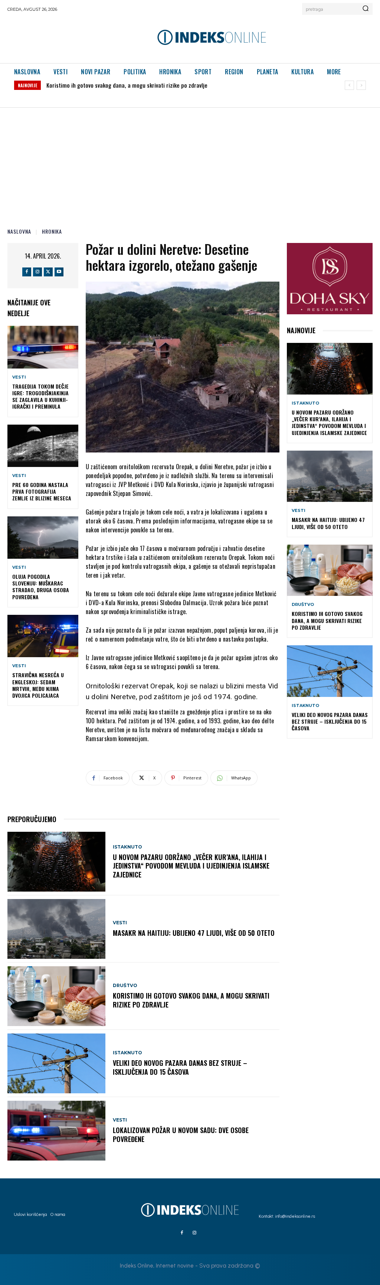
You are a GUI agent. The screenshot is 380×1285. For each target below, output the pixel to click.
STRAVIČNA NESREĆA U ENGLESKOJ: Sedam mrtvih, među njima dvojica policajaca (38, 685)
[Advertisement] (190, 163)
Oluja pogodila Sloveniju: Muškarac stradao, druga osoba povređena (40, 586)
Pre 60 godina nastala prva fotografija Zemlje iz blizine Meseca (41, 491)
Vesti (19, 377)
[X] (48, 271)
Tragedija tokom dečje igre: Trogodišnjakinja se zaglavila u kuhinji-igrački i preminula (40, 396)
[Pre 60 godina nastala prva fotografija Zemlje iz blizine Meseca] (42, 446)
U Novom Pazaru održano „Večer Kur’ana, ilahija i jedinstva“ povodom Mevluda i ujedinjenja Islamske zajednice (191, 865)
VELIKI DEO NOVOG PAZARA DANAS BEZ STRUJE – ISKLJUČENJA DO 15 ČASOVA (134, 85)
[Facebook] (26, 271)
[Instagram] (37, 271)
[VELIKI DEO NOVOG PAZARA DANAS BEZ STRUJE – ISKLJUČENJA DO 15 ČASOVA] (56, 1063)
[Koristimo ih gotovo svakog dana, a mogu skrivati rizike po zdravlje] (56, 996)
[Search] (365, 9)
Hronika (52, 231)
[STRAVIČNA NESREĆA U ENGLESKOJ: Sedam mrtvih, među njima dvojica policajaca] (42, 636)
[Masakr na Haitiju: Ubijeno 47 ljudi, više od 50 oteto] (56, 929)
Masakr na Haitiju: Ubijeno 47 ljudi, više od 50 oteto (194, 933)
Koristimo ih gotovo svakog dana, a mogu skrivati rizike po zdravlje (191, 1000)
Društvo (125, 985)
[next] (361, 85)
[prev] (349, 85)
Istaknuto (127, 847)
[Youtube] (59, 271)
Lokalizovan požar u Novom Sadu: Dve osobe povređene (181, 1134)
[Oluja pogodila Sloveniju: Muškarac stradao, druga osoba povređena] (42, 537)
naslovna (19, 231)
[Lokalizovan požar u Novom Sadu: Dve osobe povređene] (56, 1131)
